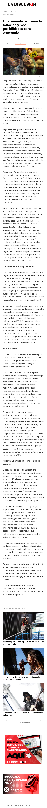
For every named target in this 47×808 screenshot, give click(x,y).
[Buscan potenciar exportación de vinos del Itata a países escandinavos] (23, 649)
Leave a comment (23, 722)
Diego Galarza (20, 44)
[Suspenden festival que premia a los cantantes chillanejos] (23, 685)
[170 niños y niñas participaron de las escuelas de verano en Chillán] (23, 614)
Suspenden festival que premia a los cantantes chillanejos (23, 714)
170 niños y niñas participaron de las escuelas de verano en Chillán (23, 643)
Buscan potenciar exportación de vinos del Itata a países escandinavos (23, 678)
